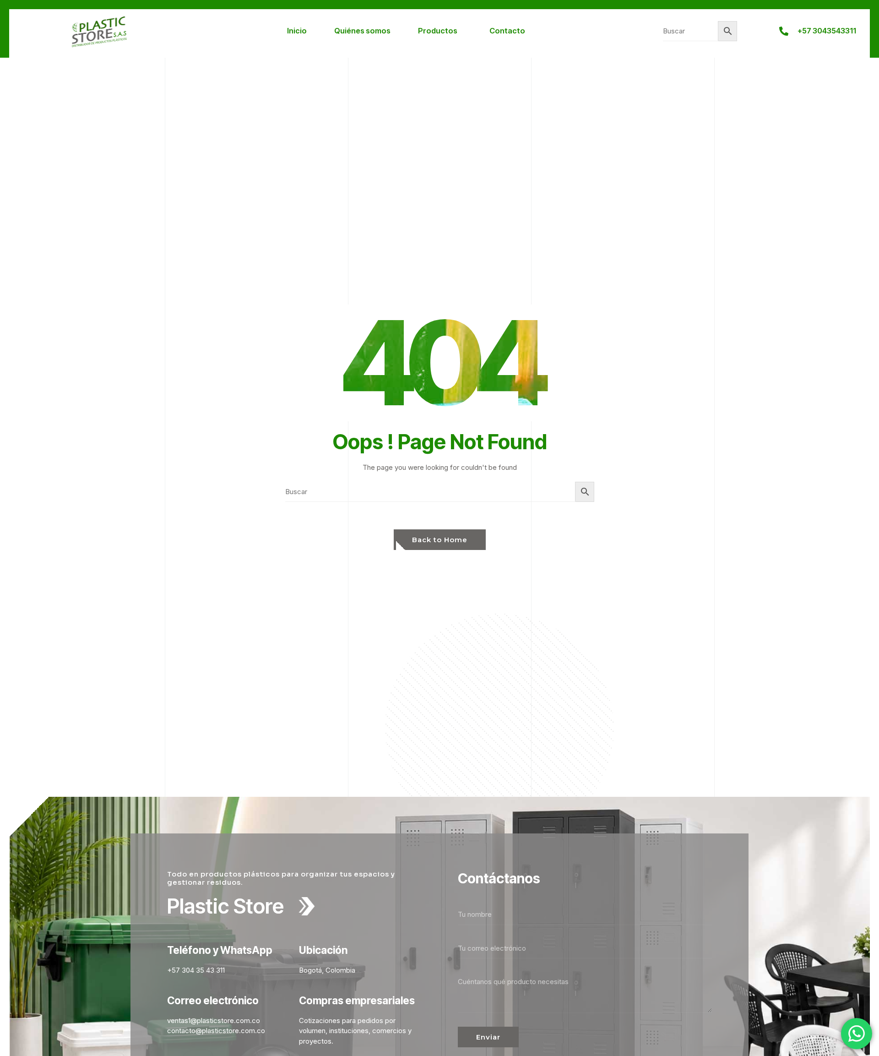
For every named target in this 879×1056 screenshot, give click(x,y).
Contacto (507, 31)
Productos (437, 31)
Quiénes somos (362, 31)
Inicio (297, 31)
